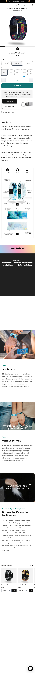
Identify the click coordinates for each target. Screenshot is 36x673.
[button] (30, 668)
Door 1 (4, 72)
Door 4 (24, 72)
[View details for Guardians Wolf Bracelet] (9, 575)
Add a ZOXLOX (9, 101)
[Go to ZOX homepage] (17, 5)
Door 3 (17, 72)
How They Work (8, 106)
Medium (17, 63)
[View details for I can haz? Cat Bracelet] (25, 575)
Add (14, 590)
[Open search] (24, 5)
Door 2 (10, 72)
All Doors (30, 72)
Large (28, 63)
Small (6, 63)
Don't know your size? (28, 77)
